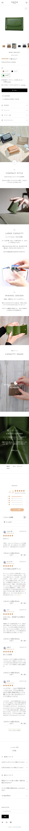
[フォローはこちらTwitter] (2, 822)
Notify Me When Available (9, 62)
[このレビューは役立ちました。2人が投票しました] (21, 723)
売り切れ (14, 90)
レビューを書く (17, 509)
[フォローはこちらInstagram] (6, 822)
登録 (5, 816)
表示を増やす (18, 595)
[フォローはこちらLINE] (11, 822)
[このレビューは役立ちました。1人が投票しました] (21, 555)
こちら (16, 450)
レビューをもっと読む (14, 730)
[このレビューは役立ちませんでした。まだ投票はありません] (24, 555)
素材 (8, 466)
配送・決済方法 (17, 466)
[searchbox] (13, 517)
